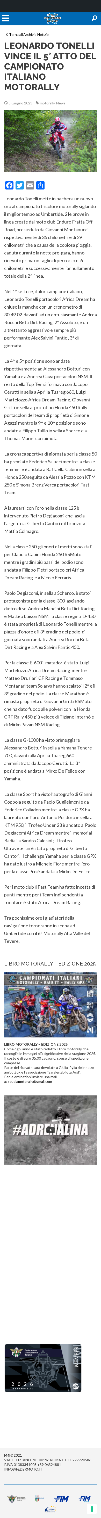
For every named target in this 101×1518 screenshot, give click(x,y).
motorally (47, 103)
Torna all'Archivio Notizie (29, 34)
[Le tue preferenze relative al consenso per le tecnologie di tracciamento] (92, 1509)
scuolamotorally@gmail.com (30, 1081)
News (61, 103)
